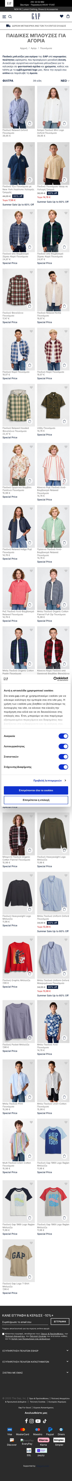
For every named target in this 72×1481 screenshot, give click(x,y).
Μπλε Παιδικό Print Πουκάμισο (13, 1105)
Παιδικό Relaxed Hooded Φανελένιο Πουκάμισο (16, 429)
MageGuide (42, 1466)
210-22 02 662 (37, 2)
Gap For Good (24, 1407)
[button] (31, 89)
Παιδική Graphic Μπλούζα (16, 980)
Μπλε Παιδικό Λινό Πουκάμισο (47, 1046)
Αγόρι (34, 48)
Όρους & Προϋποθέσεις (52, 1334)
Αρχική (24, 48)
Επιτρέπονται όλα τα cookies (36, 790)
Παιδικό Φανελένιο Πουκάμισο (13, 314)
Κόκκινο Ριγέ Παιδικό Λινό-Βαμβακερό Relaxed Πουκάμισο (51, 490)
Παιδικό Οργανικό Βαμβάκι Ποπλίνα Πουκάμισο (17, 489)
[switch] (63, 746)
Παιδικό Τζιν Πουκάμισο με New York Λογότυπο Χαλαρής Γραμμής (18, 189)
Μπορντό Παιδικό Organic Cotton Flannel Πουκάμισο (16, 858)
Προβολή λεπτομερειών (47, 780)
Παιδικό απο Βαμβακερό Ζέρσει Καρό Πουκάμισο (16, 255)
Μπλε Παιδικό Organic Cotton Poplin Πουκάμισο (18, 672)
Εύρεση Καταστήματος (43, 1407)
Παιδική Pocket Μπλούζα (16, 1044)
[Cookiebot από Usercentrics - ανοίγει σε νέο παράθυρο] (53, 679)
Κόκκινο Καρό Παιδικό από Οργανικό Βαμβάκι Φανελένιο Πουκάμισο (53, 673)
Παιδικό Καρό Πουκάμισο (16, 372)
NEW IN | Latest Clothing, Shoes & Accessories (36, 9)
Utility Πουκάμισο (46, 428)
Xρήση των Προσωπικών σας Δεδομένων (30, 1339)
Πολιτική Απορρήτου (15, 1336)
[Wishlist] (61, 16)
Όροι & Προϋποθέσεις (39, 1398)
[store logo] (36, 16)
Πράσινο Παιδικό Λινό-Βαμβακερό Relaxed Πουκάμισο (49, 552)
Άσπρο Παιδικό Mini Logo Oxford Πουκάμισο (50, 131)
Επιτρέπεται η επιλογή (36, 800)
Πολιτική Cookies (38, 1336)
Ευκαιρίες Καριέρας (57, 1402)
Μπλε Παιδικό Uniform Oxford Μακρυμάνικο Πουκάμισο (53, 982)
